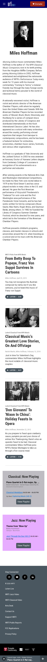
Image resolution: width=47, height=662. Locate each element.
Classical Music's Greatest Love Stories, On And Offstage (22, 341)
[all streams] (43, 658)
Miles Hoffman (10, 278)
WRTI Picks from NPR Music (15, 255)
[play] (4, 658)
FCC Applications (12, 628)
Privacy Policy (10, 634)
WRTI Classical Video (13, 600)
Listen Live (9, 589)
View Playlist (23, 501)
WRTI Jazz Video (12, 594)
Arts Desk (9, 606)
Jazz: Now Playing (23, 520)
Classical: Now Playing (23, 477)
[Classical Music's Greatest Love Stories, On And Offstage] (22, 317)
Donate (38, 4)
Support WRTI (10, 617)
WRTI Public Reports (13, 623)
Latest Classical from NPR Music (17, 333)
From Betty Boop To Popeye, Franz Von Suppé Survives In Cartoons (20, 265)
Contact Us (9, 611)
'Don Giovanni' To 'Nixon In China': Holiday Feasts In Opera (18, 417)
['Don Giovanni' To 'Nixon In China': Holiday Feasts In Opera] (22, 391)
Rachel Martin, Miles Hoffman (16, 351)
